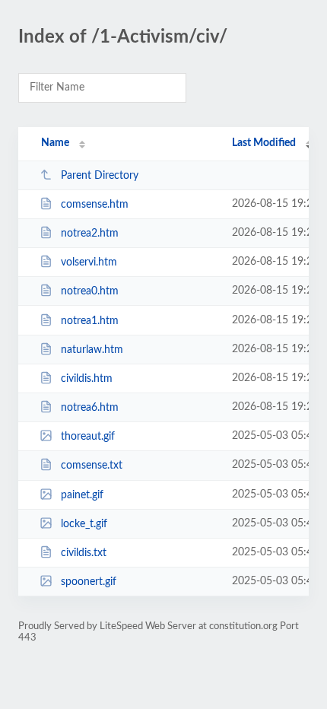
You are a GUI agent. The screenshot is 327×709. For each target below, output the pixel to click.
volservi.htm (89, 262)
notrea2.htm (90, 233)
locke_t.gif (84, 524)
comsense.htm (95, 204)
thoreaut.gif (88, 436)
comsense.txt (91, 465)
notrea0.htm (90, 291)
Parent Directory (99, 175)
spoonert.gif (88, 582)
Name (55, 143)
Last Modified (264, 143)
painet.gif (82, 495)
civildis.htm (87, 379)
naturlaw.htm (92, 350)
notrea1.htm (90, 321)
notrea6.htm (90, 407)
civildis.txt (83, 553)
